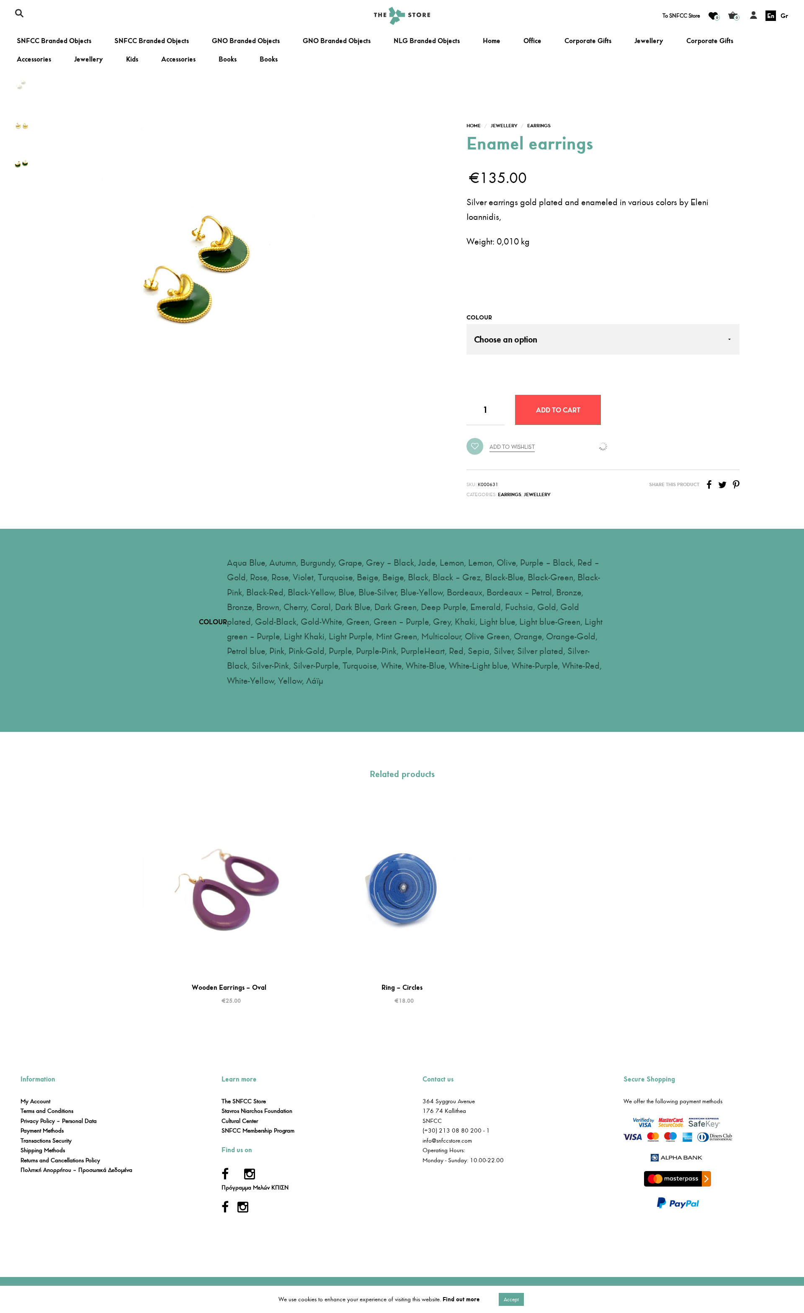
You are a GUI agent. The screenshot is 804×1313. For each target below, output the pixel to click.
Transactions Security (46, 1140)
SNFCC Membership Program (258, 1130)
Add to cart (558, 410)
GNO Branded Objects (246, 41)
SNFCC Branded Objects (54, 41)
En (770, 16)
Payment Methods (42, 1130)
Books (228, 59)
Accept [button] (511, 1299)
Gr (784, 16)
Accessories (34, 59)
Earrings (539, 126)
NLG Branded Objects (427, 41)
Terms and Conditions (47, 1111)
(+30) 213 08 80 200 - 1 (456, 1130)
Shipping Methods (43, 1150)
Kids (132, 59)
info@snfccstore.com (447, 1140)
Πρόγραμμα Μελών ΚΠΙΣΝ (255, 1187)
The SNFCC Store (244, 1101)
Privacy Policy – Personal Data (59, 1121)
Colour (479, 317)
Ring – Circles (402, 987)
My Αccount (35, 1101)
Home (491, 41)
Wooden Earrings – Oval (229, 987)
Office (532, 41)
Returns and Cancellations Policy (60, 1160)
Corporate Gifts (587, 41)
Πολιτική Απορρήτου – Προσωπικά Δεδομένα (76, 1170)
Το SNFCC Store (681, 16)
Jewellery (648, 41)
